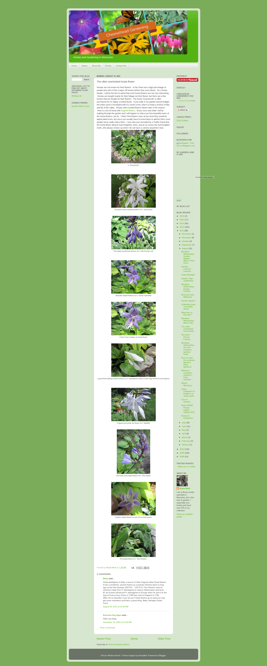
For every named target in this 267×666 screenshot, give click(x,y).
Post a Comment (107, 628)
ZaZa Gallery (182, 120)
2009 (182, 453)
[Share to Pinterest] (148, 567)
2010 (182, 449)
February (186, 441)
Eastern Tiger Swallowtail (187, 280)
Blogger (162, 655)
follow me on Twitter (186, 467)
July (184, 423)
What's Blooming (186, 384)
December (187, 234)
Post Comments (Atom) (119, 644)
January (186, 445)
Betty (105, 579)
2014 (182, 220)
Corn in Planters (186, 401)
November (187, 238)
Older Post (164, 638)
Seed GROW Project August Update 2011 (188, 408)
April (184, 434)
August (185, 248)
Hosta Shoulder (188, 275)
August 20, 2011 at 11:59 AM (115, 607)
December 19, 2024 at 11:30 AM (117, 622)
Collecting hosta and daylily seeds (188, 306)
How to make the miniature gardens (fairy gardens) (188, 362)
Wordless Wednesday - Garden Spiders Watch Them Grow (188, 257)
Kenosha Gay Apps (112, 615)
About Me (96, 66)
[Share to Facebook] (145, 567)
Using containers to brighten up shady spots (188, 392)
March (185, 437)
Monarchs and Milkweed (187, 296)
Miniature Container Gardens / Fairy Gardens (186, 375)
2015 (182, 216)
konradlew (142, 655)
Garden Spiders (188, 301)
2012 (182, 227)
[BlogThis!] (140, 567)
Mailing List (76, 96)
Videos (84, 66)
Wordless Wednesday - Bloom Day (188, 320)
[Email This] (137, 567)
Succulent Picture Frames (185, 337)
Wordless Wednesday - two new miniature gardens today (188, 348)
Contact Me (121, 66)
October (186, 241)
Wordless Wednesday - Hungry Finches (188, 287)
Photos (108, 66)
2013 (182, 223)
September (187, 245)
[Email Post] (132, 568)
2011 (182, 231)
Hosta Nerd (184, 488)
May (184, 430)
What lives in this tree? (186, 314)
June (184, 426)
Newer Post (104, 638)
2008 (182, 457)
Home (74, 66)
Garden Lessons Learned (186, 269)
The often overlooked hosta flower (187, 329)
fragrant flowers (128, 110)
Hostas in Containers (187, 417)
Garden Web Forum (80, 106)
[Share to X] (142, 567)
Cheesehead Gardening (183, 100)
